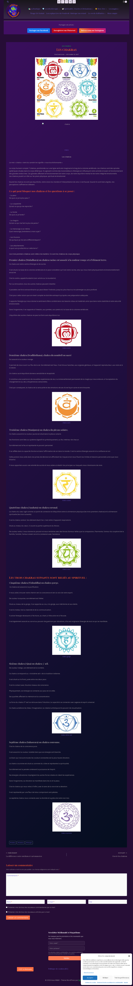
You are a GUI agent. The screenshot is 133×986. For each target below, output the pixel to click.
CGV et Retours (25, 969)
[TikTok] (74, 1)
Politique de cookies (90, 982)
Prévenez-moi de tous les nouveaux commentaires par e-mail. (31, 907)
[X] (62, 1)
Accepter (90, 978)
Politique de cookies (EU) (58, 969)
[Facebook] (59, 1)
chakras (21, 842)
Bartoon (60, 54)
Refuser (105, 978)
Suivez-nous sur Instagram (92, 30)
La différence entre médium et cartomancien (24, 854)
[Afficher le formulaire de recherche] (8, 1)
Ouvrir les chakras (119, 854)
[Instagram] (66, 1)
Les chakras (66, 46)
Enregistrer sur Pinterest (64, 30)
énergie (29, 842)
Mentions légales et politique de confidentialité (110, 982)
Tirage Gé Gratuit (37, 13)
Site (90, 902)
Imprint (126, 982)
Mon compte (112, 13)
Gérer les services (89, 972)
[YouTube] (70, 1)
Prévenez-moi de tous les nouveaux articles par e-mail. (29, 912)
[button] (129, 956)
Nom (9, 902)
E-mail (51, 902)
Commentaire (13, 875)
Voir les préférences (122, 978)
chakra (12, 842)
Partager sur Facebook (38, 30)
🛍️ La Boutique (34, 9)
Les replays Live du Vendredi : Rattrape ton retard (66, 13)
